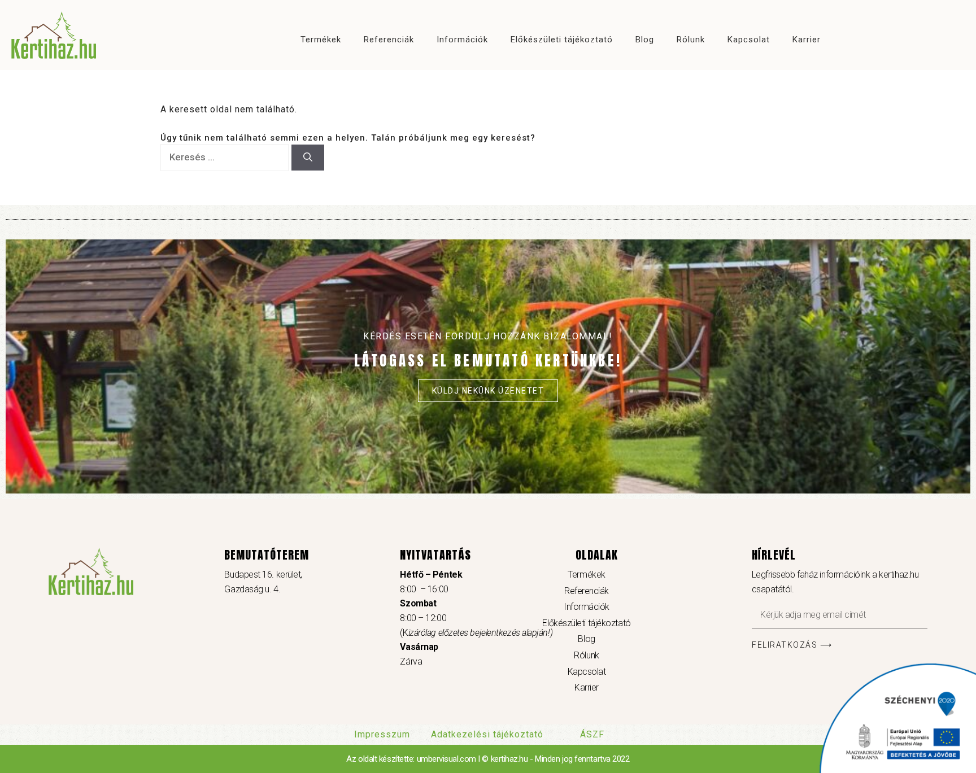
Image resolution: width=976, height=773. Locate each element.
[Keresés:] (225, 157)
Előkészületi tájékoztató (562, 39)
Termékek (321, 39)
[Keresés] (307, 158)
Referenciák (389, 39)
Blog (645, 39)
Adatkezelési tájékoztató (487, 734)
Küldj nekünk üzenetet (488, 390)
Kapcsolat (749, 39)
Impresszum (382, 734)
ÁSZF (592, 734)
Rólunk (691, 39)
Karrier (807, 39)
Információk (463, 39)
